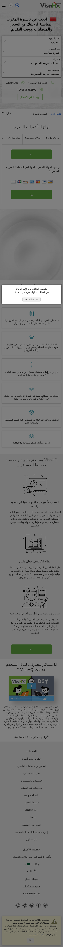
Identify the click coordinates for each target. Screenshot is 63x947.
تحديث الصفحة (31, 299)
